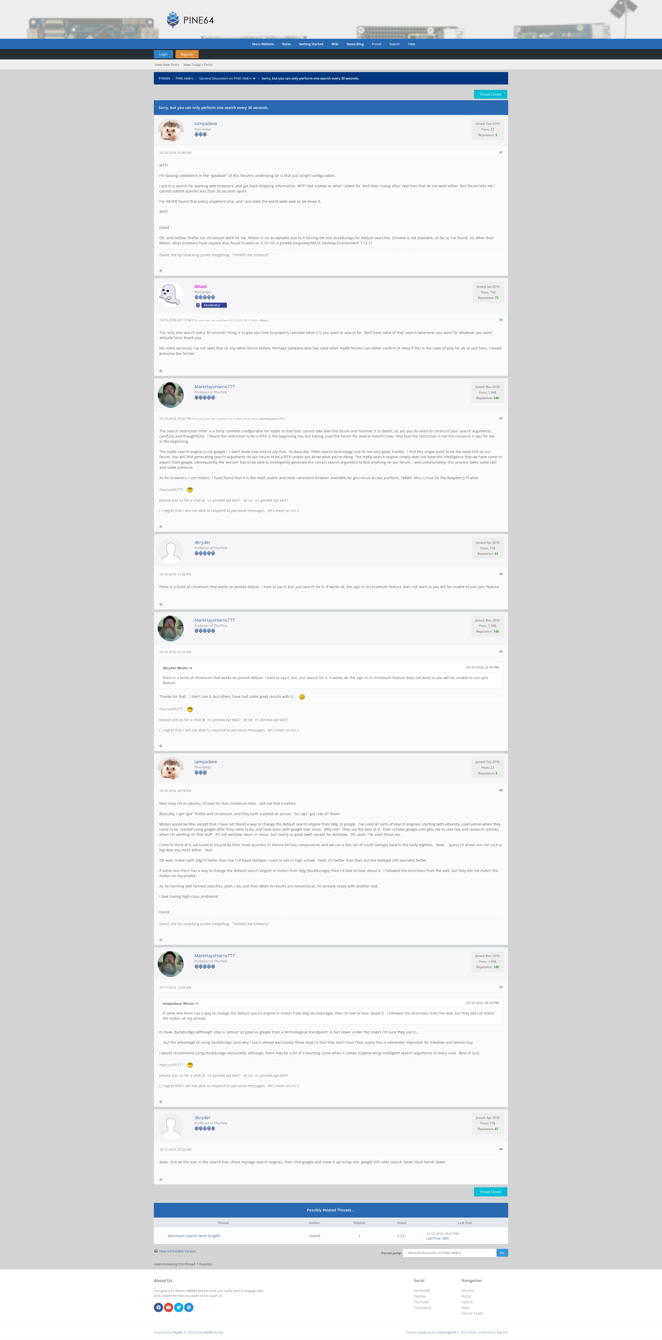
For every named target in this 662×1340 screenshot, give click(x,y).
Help (411, 44)
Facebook (422, 1290)
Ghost (263, 320)
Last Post (433, 1238)
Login (163, 54)
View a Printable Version (177, 1251)
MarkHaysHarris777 (214, 386)
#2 (501, 320)
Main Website (263, 44)
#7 (501, 987)
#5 (501, 651)
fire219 (502, 1332)
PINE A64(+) (184, 78)
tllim (445, 1238)
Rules (286, 44)
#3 (501, 418)
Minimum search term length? (194, 1235)
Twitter (420, 1296)
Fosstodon (422, 1307)
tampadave (205, 123)
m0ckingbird (446, 1332)
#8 (501, 1149)
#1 (501, 152)
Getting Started (311, 44)
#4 (501, 574)
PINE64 (164, 78)
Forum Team (472, 1313)
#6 (501, 790)
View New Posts (167, 64)
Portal (376, 44)
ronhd (315, 1235)
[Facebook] (158, 1307)
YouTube (421, 1301)
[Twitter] (178, 1307)
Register (187, 54)
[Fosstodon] (188, 1307)
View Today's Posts (198, 64)
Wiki (335, 44)
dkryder (202, 542)
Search (394, 44)
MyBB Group (213, 1332)
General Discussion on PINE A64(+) (225, 78)
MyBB (177, 1332)
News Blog (355, 44)
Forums (467, 1290)
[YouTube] (168, 1307)
